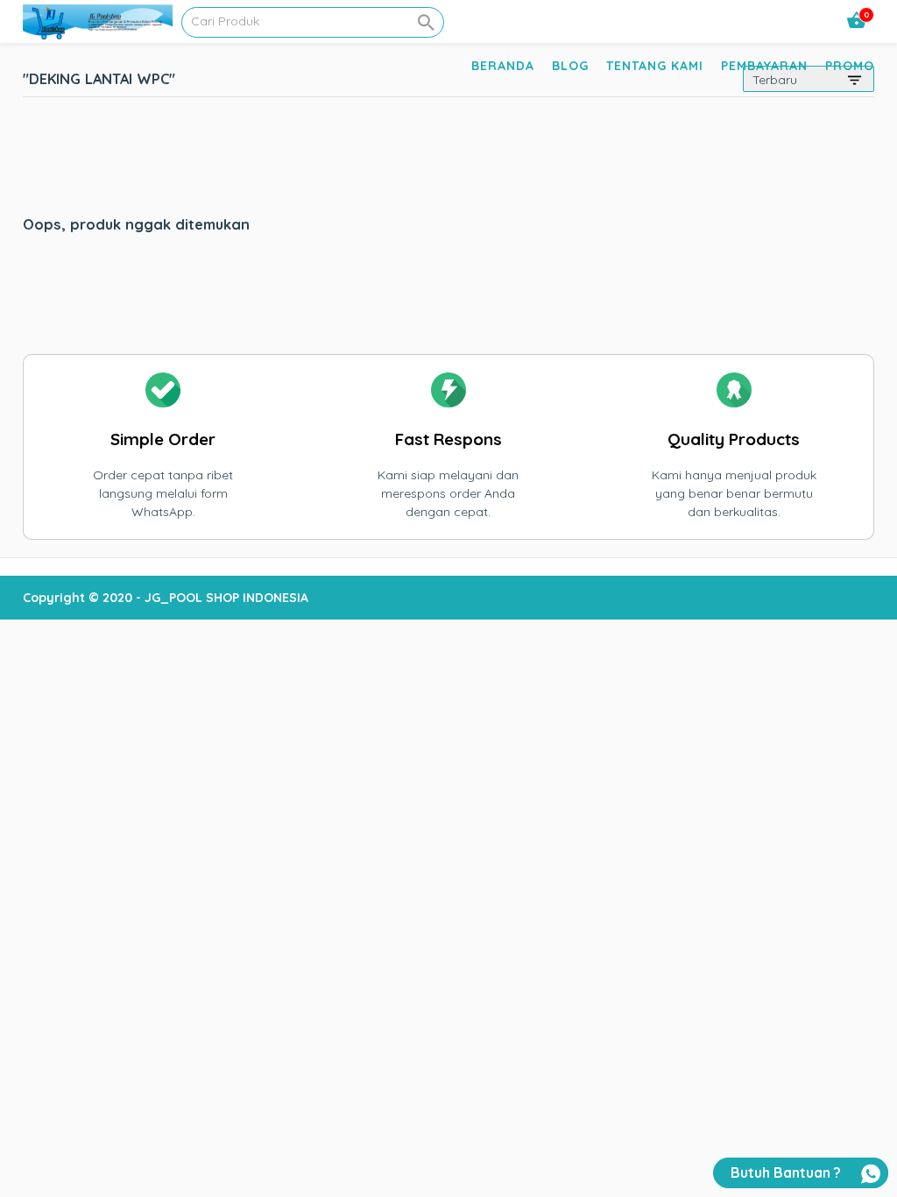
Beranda (502, 66)
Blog (570, 66)
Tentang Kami (654, 66)
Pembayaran (764, 66)
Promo (849, 66)
